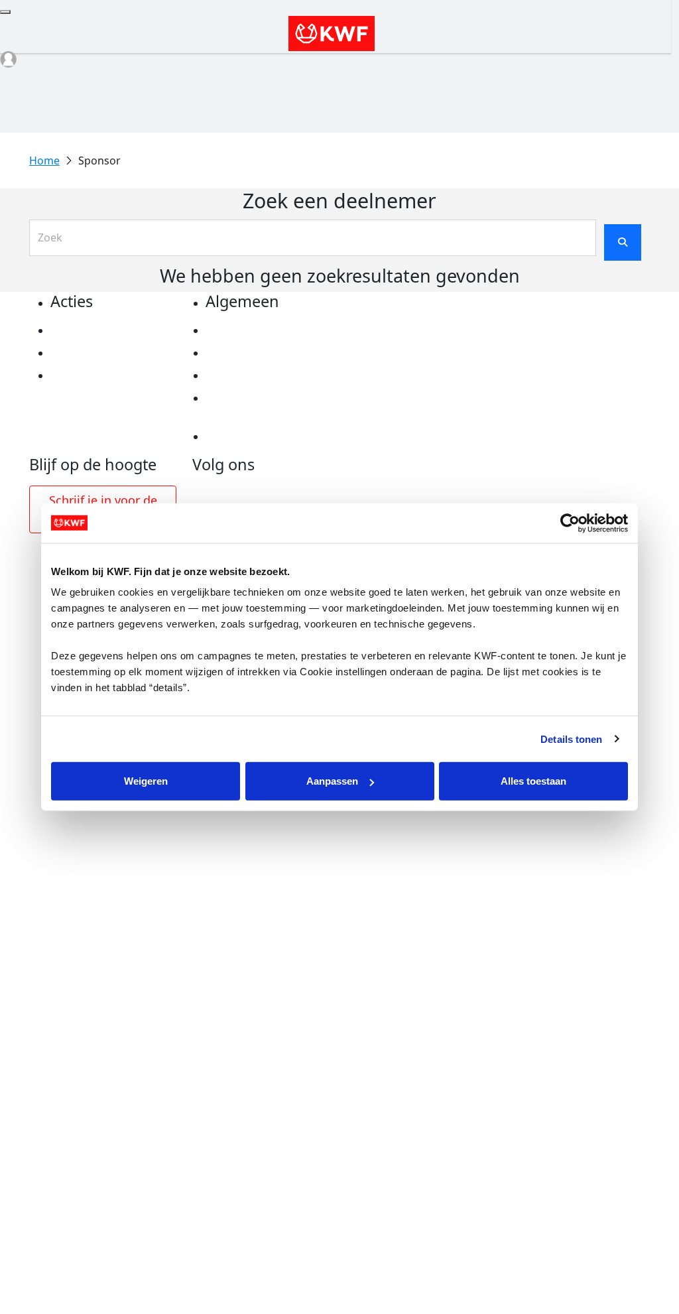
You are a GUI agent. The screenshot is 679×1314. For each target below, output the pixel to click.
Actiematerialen (93, 330)
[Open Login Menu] (8, 59)
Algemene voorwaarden (269, 375)
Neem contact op (251, 436)
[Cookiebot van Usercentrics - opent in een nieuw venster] (570, 523)
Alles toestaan (533, 781)
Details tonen (571, 738)
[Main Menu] (5, 12)
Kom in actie (83, 375)
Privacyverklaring (252, 330)
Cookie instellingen (257, 353)
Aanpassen (332, 781)
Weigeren (146, 781)
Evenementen (86, 353)
